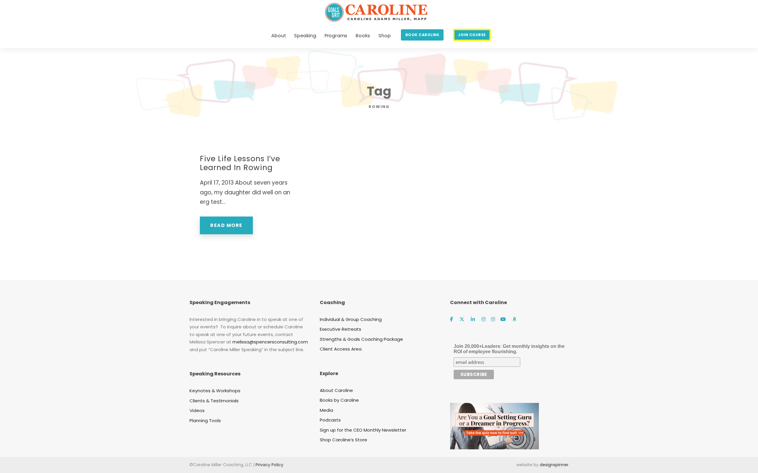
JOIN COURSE (472, 34)
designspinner (554, 465)
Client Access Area (341, 349)
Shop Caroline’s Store (343, 440)
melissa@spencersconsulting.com (270, 342)
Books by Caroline (339, 400)
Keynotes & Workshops (215, 391)
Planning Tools (205, 420)
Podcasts (330, 420)
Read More (226, 225)
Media (326, 410)
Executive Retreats (340, 329)
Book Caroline (422, 34)
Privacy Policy (269, 465)
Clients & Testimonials (214, 401)
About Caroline (336, 390)
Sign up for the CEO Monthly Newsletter (363, 430)
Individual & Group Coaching (351, 319)
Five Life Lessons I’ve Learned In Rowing (240, 163)
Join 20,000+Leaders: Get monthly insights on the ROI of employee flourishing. (509, 349)
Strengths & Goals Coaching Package (361, 339)
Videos (197, 410)
